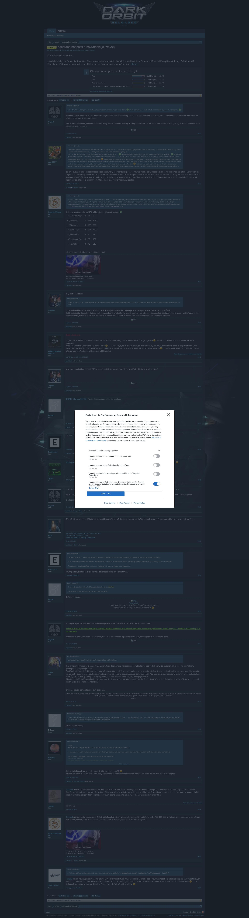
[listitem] (124, 450)
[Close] (169, 415)
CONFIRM (106, 494)
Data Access (124, 503)
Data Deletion (109, 503)
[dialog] (124, 459)
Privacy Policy (139, 503)
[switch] (156, 456)
